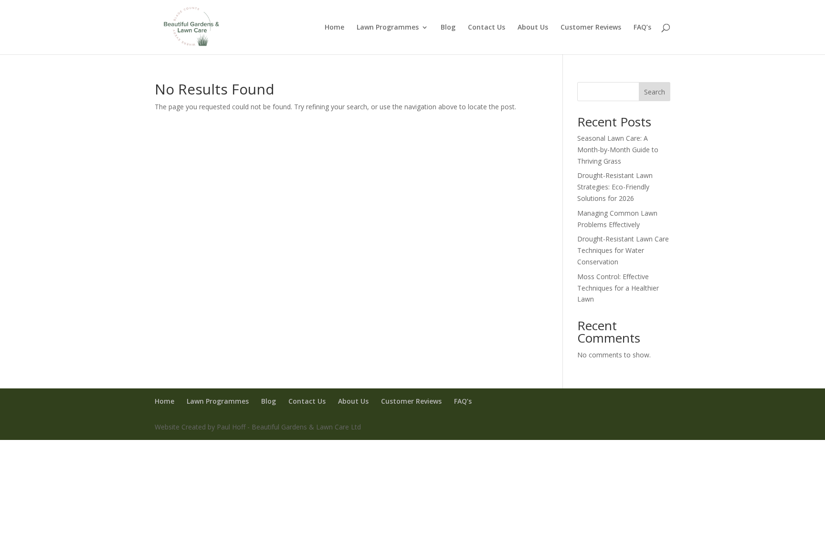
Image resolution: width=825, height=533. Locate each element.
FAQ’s (642, 27)
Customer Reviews (591, 27)
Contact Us (486, 27)
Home (334, 27)
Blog (448, 27)
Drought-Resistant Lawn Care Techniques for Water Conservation (623, 250)
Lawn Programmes (388, 27)
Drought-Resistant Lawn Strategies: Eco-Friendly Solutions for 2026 (615, 187)
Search (654, 91)
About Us (533, 27)
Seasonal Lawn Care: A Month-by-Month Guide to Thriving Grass (617, 150)
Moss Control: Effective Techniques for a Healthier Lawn (618, 288)
